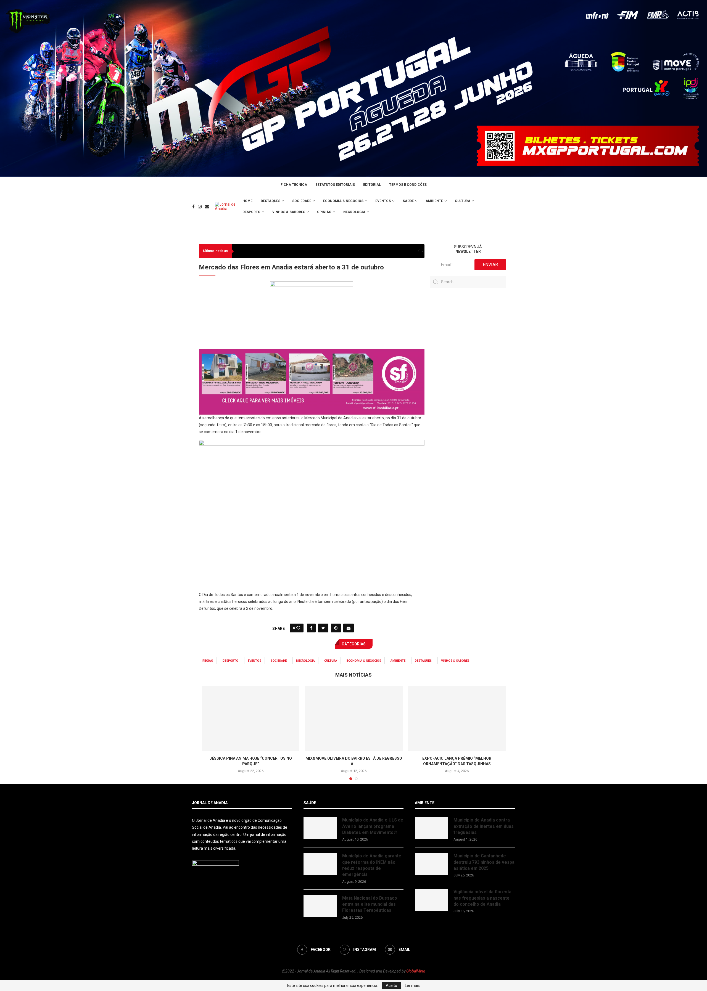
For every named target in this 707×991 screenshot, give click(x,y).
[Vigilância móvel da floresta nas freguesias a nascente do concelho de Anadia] (431, 900)
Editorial (372, 185)
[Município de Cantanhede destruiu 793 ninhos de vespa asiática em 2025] (431, 864)
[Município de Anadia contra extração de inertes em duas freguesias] (431, 828)
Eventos (383, 201)
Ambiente (434, 201)
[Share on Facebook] (311, 628)
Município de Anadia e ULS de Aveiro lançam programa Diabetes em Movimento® (372, 826)
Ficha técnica (294, 185)
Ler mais (412, 985)
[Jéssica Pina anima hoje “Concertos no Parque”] (250, 718)
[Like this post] (298, 628)
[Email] (207, 206)
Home (247, 201)
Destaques (270, 201)
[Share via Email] (348, 628)
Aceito (391, 985)
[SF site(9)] (311, 353)
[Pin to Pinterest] (336, 628)
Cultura (462, 201)
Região (207, 661)
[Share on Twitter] (323, 628)
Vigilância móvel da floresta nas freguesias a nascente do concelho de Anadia (482, 898)
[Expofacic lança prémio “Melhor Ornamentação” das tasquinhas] (457, 718)
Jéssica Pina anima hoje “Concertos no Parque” (276, 251)
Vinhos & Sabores (288, 212)
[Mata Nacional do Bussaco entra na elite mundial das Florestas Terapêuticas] (320, 906)
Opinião (324, 212)
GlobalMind (415, 971)
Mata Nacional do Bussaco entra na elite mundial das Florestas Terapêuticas (369, 904)
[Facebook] (193, 206)
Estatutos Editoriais (335, 185)
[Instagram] (200, 206)
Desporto (251, 212)
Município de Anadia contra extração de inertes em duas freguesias (483, 826)
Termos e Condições (408, 185)
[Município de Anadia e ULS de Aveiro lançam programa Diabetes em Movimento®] (320, 828)
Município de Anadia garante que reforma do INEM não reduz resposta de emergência (371, 865)
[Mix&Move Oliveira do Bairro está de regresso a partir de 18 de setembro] (353, 718)
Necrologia (354, 212)
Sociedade (301, 201)
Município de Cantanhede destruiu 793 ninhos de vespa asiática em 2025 (484, 862)
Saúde (408, 201)
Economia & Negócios (343, 201)
